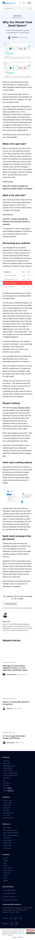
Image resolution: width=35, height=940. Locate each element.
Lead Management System (10, 775)
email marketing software (21, 408)
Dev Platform (6, 783)
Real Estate (6, 810)
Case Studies (6, 837)
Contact (5, 878)
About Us (5, 858)
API (4, 780)
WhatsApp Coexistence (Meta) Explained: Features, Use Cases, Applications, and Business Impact (17, 660)
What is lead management (10, 830)
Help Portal (6, 785)
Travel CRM (6, 815)
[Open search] (30, 8)
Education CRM (7, 800)
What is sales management (10, 835)
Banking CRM (7, 805)
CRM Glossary (7, 845)
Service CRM (6, 763)
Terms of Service (7, 868)
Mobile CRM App (7, 768)
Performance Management (10, 773)
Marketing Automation (9, 765)
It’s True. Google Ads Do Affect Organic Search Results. (17, 729)
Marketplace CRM (8, 813)
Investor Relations (8, 870)
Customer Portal (7, 770)
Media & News (7, 873)
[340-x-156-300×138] (10, 3)
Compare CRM (7, 843)
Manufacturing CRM (8, 817)
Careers (5, 875)
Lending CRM (7, 808)
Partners (5, 860)
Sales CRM (6, 761)
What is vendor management (11, 832)
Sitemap (5, 880)
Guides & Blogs (7, 840)
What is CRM (6, 827)
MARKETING (17, 16)
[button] (29, 3)
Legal (4, 863)
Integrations (6, 778)
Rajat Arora (6, 621)
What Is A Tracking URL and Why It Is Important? (17, 695)
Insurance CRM (7, 803)
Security (5, 865)
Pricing (7, 788)
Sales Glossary (7, 848)
